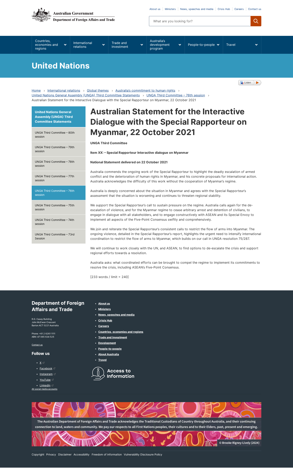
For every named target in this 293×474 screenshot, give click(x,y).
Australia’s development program (160, 44)
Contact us (254, 9)
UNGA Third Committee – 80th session (55, 134)
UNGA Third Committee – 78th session (54, 163)
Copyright (38, 454)
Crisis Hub (224, 9)
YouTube (45, 379)
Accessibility (81, 454)
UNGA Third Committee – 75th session (54, 207)
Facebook (46, 368)
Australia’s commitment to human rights (145, 90)
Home (36, 90)
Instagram (46, 374)
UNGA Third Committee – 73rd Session (55, 236)
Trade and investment (120, 45)
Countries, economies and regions (46, 44)
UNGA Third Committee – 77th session (54, 178)
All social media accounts (44, 389)
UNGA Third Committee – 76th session (175, 95)
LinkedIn (45, 385)
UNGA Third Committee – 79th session (54, 149)
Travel (230, 45)
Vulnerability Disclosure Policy (143, 454)
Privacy (51, 454)
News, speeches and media (196, 9)
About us (154, 9)
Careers (239, 9)
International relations (82, 45)
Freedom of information (107, 454)
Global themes (98, 90)
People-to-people (201, 45)
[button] (249, 82)
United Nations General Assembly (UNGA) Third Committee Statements (86, 95)
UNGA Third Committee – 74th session (54, 221)
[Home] (88, 15)
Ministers (170, 9)
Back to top (279, 468)
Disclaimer (65, 454)
